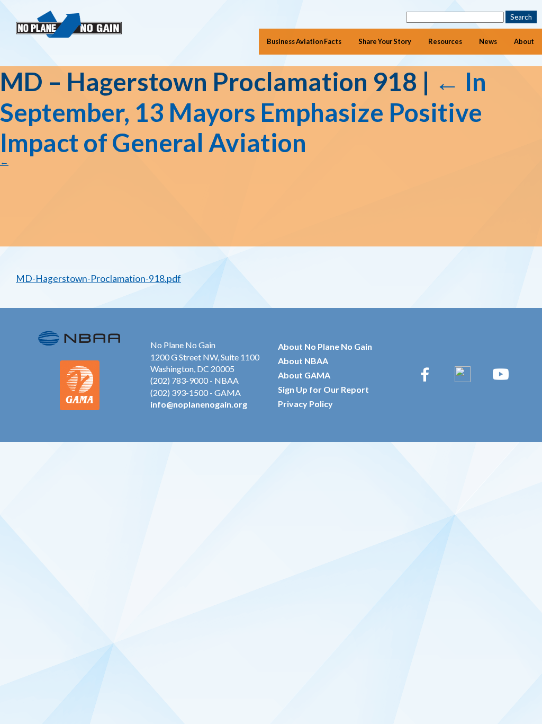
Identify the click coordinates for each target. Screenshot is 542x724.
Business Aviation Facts (304, 41)
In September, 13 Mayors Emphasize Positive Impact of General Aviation (243, 111)
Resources (445, 41)
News (488, 41)
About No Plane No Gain (325, 346)
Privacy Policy (305, 404)
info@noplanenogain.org (198, 404)
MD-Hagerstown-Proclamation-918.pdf (98, 278)
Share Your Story (384, 41)
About (524, 41)
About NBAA (303, 361)
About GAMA (304, 375)
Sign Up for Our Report (323, 389)
